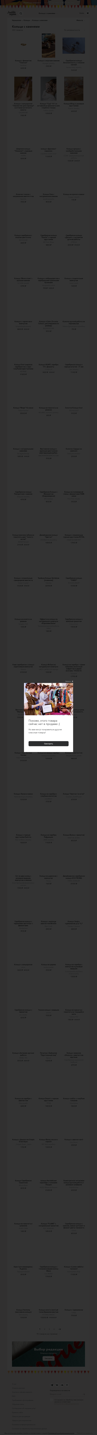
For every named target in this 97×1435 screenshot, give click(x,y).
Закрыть (68, 681)
